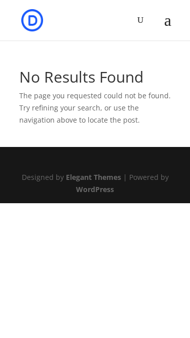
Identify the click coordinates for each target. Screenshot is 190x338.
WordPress (95, 189)
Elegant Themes (93, 177)
